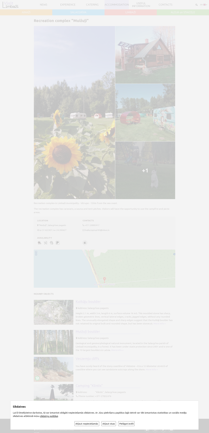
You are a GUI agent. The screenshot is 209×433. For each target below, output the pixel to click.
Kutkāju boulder (88, 301)
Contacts (165, 4)
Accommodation (117, 4)
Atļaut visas (108, 423)
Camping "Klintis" (89, 386)
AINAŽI (26, 12)
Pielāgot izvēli (126, 423)
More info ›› (159, 323)
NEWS (43, 4)
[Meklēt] (196, 5)
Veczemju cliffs (87, 359)
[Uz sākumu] (10, 4)
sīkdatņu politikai (49, 416)
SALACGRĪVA (78, 12)
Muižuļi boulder (88, 331)
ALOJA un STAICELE (183, 12)
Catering (92, 4)
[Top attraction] (37, 378)
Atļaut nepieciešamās (86, 423)
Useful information (141, 4)
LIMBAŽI (130, 12)
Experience (68, 4)
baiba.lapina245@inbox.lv (97, 230)
